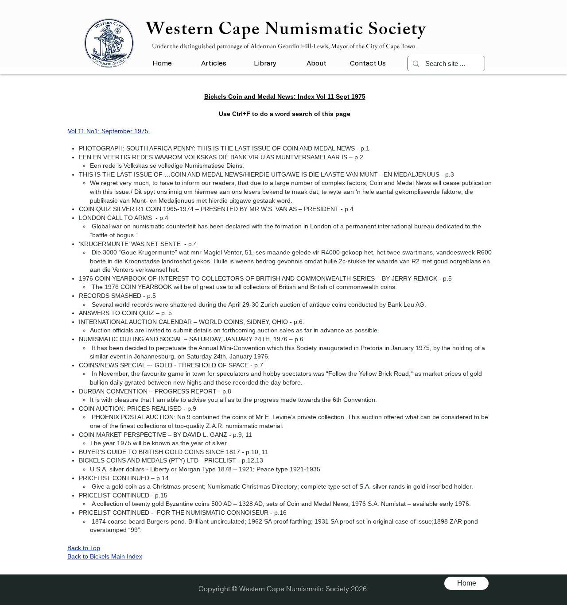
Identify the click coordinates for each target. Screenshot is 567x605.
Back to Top (83, 547)
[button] (213, 63)
